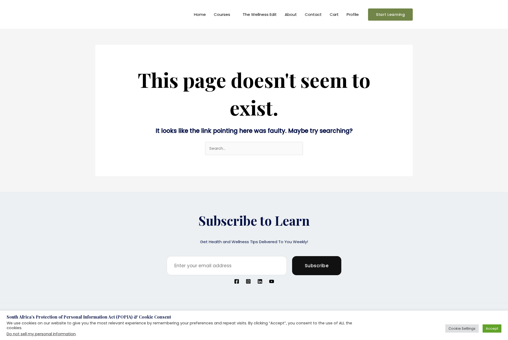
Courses (222, 14)
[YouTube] (271, 281)
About (291, 14)
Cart (334, 14)
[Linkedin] (259, 281)
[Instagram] (248, 281)
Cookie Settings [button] (461, 328)
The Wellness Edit (260, 14)
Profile (353, 14)
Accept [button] (492, 328)
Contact (313, 14)
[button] (390, 14)
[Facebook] (236, 281)
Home (200, 14)
